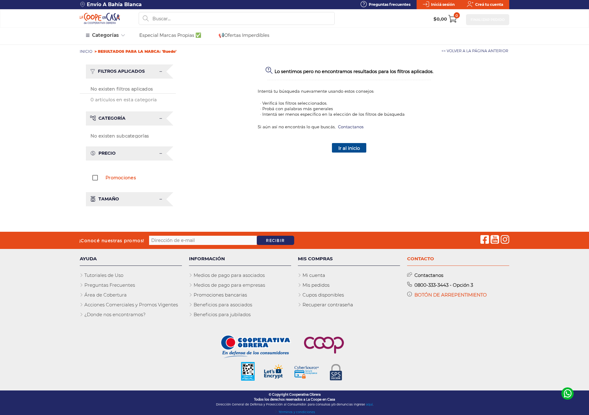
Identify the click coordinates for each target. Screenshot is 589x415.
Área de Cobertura (105, 295)
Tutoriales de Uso (103, 275)
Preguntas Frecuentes (109, 285)
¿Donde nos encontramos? (114, 314)
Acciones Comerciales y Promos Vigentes (130, 305)
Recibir (275, 240)
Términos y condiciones (296, 412)
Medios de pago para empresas (228, 285)
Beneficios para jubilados (221, 314)
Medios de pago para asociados (228, 275)
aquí (369, 404)
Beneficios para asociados (222, 305)
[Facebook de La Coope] (484, 240)
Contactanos (351, 126)
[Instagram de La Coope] (505, 240)
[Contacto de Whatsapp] (567, 393)
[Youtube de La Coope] (495, 240)
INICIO (86, 51)
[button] (131, 71)
